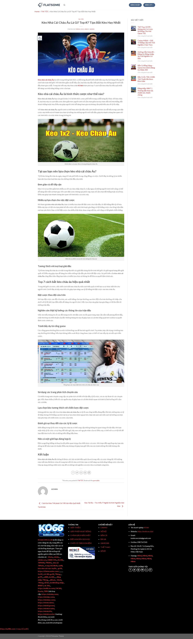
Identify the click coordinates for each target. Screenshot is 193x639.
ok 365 (47, 585)
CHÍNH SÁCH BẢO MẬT (80, 535)
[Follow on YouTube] (142, 570)
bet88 (51, 577)
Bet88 (60, 560)
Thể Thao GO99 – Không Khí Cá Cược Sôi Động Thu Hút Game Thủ (145, 30)
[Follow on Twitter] (134, 570)
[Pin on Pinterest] (85, 472)
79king (57, 574)
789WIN (41, 563)
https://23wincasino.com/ (48, 571)
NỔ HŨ (103, 531)
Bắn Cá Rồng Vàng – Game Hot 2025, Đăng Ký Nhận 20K (146, 67)
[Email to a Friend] (81, 472)
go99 (60, 568)
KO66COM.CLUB (45, 540)
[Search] (64, 5)
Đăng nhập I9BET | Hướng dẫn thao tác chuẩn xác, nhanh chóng (145, 91)
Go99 (40, 574)
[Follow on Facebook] (130, 570)
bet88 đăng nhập (57, 583)
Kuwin (40, 591)
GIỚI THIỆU (75, 527)
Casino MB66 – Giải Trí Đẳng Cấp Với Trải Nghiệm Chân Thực (146, 42)
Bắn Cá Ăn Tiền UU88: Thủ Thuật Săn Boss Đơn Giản (146, 79)
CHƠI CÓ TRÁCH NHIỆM (81, 543)
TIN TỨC (44, 11)
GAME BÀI (105, 543)
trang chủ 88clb (51, 565)
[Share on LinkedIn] (89, 472)
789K (46, 591)
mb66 (56, 557)
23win (50, 557)
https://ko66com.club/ (145, 531)
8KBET (40, 585)
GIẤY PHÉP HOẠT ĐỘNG (80, 531)
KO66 (80, 85)
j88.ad (52, 580)
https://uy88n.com (7, 629)
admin (92, 29)
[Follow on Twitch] (150, 570)
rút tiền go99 (48, 574)
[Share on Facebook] (73, 472)
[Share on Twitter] (77, 472)
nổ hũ (46, 583)
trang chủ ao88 (22, 629)
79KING (48, 563)
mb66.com (42, 560)
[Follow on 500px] (146, 570)
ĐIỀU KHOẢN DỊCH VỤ (80, 539)
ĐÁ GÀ (103, 539)
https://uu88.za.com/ (46, 588)
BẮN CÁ (104, 535)
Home (37, 11)
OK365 (58, 588)
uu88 (60, 565)
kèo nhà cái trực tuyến (47, 568)
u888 (46, 577)
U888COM (51, 560)
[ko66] (49, 5)
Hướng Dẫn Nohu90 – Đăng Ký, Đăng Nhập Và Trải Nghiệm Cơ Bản (146, 55)
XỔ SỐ (103, 551)
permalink (96, 480)
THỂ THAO (105, 547)
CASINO (104, 527)
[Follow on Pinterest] (138, 570)
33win (59, 580)
